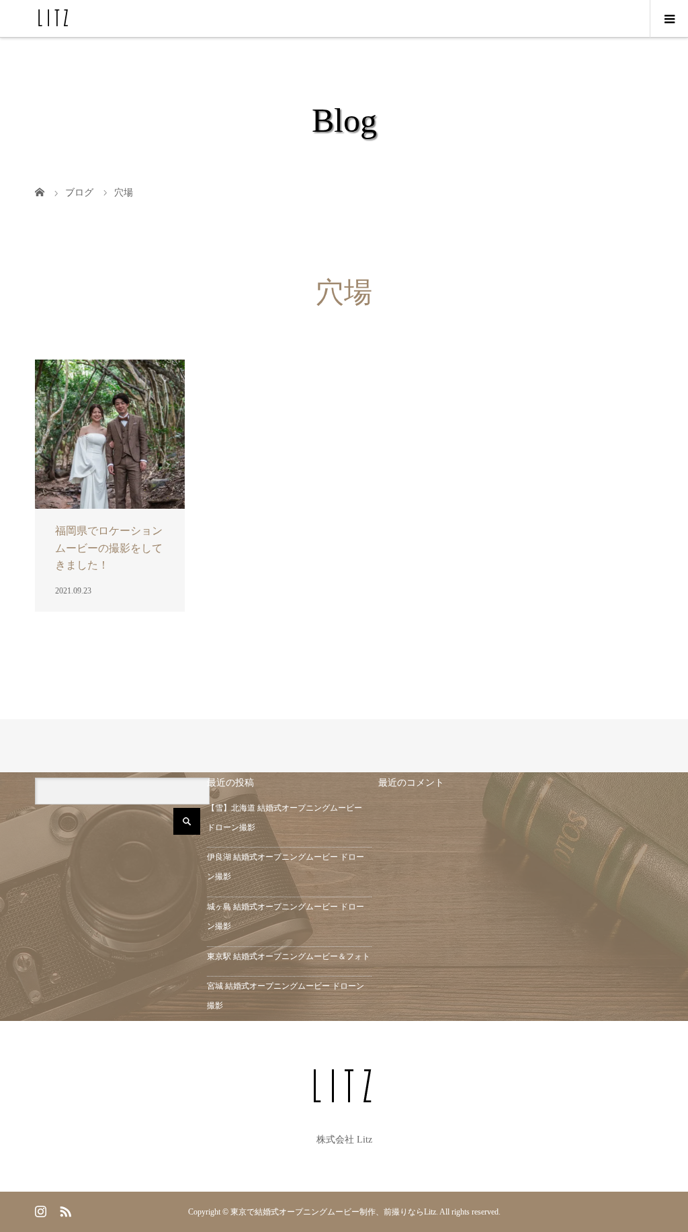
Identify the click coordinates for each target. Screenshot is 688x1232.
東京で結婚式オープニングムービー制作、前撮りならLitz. (334, 1212)
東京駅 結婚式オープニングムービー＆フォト (288, 956)
